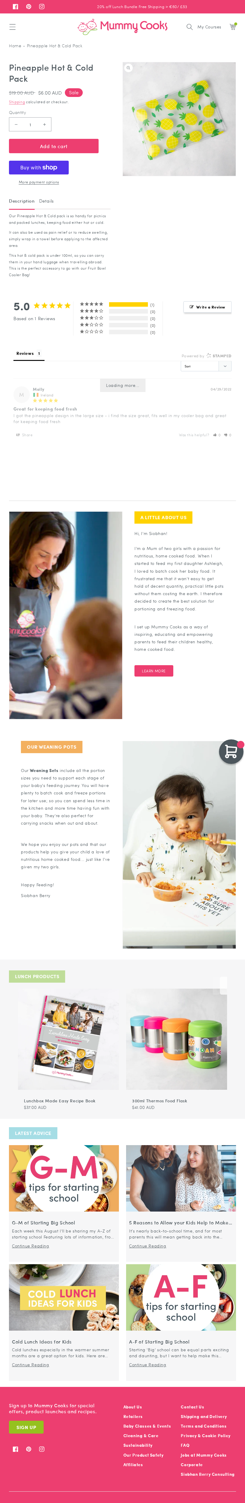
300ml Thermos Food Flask (159, 1100)
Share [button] (27, 434)
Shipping (17, 101)
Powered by (207, 355)
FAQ (185, 1445)
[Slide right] (223, 986)
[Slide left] (216, 986)
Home (15, 45)
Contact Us (192, 1407)
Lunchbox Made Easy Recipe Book (60, 1100)
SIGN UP (26, 1427)
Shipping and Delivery (204, 1416)
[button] (12, 27)
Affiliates (133, 1464)
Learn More (154, 671)
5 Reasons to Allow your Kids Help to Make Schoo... (179, 1223)
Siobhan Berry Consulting (208, 1474)
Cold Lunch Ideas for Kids (42, 1342)
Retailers (133, 1416)
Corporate (192, 1464)
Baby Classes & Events (147, 1426)
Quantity (17, 112)
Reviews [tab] (25, 353)
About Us (132, 1407)
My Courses (209, 27)
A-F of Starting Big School (159, 1342)
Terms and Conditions (203, 1426)
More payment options (39, 182)
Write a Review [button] (210, 307)
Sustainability (138, 1445)
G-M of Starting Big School (43, 1223)
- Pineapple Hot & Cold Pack (52, 45)
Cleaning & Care (141, 1435)
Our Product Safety (143, 1455)
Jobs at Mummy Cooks (203, 1455)
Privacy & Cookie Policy (205, 1435)
